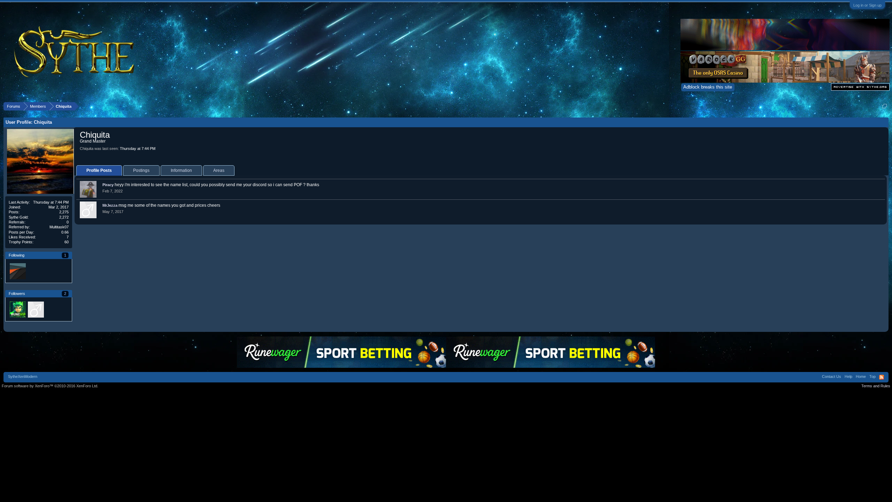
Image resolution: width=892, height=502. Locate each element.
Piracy (108, 185)
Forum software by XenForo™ (50, 386)
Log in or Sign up (867, 5)
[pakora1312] (35, 309)
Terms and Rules (875, 386)
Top (872, 376)
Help (848, 376)
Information (181, 170)
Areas (218, 170)
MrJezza (109, 205)
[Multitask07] (17, 271)
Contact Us (831, 376)
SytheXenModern (22, 376)
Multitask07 (59, 227)
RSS (881, 377)
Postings (141, 170)
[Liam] (17, 309)
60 (66, 242)
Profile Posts (99, 170)
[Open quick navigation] (884, 106)
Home (861, 376)
